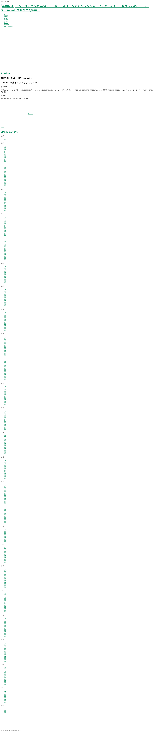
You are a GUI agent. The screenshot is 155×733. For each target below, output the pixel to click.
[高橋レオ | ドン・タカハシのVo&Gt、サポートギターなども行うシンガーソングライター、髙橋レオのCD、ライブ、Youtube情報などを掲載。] (77, 10)
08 (5, 149)
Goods (6, 23)
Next (2, 127)
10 (5, 146)
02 (5, 159)
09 (5, 148)
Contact (6, 24)
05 (5, 154)
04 (5, 156)
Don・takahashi (9, 26)
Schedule (7, 21)
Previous (30, 114)
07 (5, 151)
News (6, 16)
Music (6, 19)
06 (5, 153)
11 (5, 169)
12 (5, 168)
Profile (6, 18)
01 (5, 139)
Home (6, 15)
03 (5, 157)
